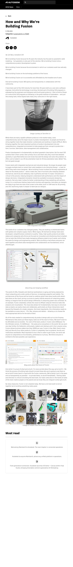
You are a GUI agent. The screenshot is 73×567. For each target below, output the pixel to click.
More (18, 7)
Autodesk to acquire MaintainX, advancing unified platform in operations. (37, 456)
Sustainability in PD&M (21, 34)
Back (9, 16)
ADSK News (9, 7)
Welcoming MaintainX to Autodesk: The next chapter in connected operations (37, 447)
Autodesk (13, 38)
